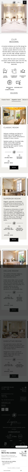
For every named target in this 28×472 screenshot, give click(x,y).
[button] (19, 2)
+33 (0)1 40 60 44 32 (9, 399)
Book (14, 167)
